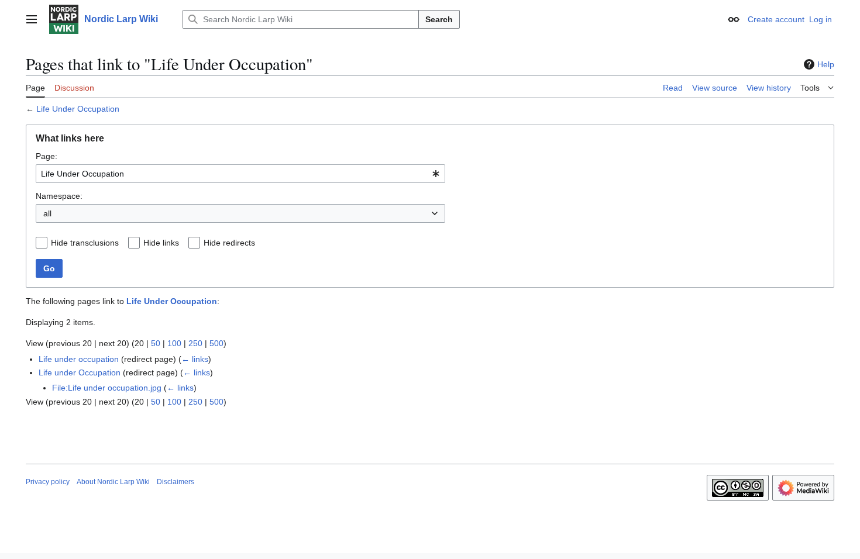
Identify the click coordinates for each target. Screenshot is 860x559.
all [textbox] (47, 213)
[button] (31, 19)
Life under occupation (79, 359)
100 (174, 343)
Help (825, 64)
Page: (46, 156)
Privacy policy (48, 482)
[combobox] (240, 173)
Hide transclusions (85, 242)
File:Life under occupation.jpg (106, 387)
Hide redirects (229, 242)
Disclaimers (175, 482)
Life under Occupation (80, 372)
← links (194, 359)
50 (155, 343)
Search (439, 19)
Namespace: (59, 196)
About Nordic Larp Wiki (113, 482)
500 (216, 343)
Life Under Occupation (77, 108)
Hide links (161, 242)
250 (195, 343)
